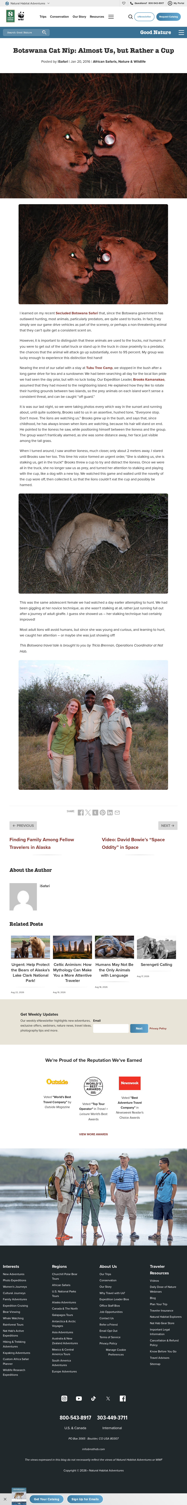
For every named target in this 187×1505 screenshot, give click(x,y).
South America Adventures (61, 1362)
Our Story (106, 1287)
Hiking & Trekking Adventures (14, 1344)
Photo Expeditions (14, 1280)
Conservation (108, 1280)
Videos (154, 1281)
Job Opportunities (111, 1312)
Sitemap (155, 1364)
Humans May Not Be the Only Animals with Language (114, 970)
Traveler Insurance (161, 1310)
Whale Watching (13, 1318)
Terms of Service (110, 1337)
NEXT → (168, 825)
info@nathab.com (93, 1449)
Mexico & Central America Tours (63, 1351)
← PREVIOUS (23, 825)
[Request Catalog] (46, 1499)
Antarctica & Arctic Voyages (64, 1323)
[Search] (130, 17)
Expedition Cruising (15, 1306)
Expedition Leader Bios (114, 1299)
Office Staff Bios (110, 1306)
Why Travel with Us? (112, 1293)
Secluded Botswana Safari (77, 313)
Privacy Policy (158, 1028)
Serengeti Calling (156, 964)
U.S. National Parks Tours (64, 1293)
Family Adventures (15, 1299)
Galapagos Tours (62, 1315)
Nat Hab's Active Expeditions (13, 1333)
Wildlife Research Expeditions (14, 1372)
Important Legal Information (160, 1331)
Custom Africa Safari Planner (19, 1361)
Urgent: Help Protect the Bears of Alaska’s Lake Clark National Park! (30, 972)
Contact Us (107, 1318)
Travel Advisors (159, 1358)
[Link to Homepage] (14, 16)
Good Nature (155, 32)
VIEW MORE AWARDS (93, 1134)
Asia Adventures (62, 1332)
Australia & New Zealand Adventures (65, 1340)
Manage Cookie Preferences (116, 1352)
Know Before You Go (163, 1351)
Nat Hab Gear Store (162, 1323)
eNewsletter (144, 16)
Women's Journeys (15, 1287)
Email (97, 1020)
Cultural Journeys (14, 1293)
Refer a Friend (109, 1325)
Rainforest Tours (13, 1325)
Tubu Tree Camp (99, 367)
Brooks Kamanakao (148, 379)
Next (139, 1028)
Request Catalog (168, 16)
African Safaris (61, 1285)
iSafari (63, 61)
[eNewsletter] (85, 1499)
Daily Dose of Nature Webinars (163, 1289)
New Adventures (13, 1274)
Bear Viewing (11, 1312)
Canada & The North (65, 1308)
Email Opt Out (108, 1331)
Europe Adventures (64, 1371)
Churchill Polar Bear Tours (64, 1276)
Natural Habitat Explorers (166, 1317)
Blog (153, 1298)
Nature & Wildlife (132, 61)
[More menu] (111, 16)
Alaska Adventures (64, 1302)
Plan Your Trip (158, 1304)
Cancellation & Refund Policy (165, 1342)
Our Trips (105, 1274)
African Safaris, (105, 61)
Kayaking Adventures (16, 1353)
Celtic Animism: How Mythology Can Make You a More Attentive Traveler (72, 972)
